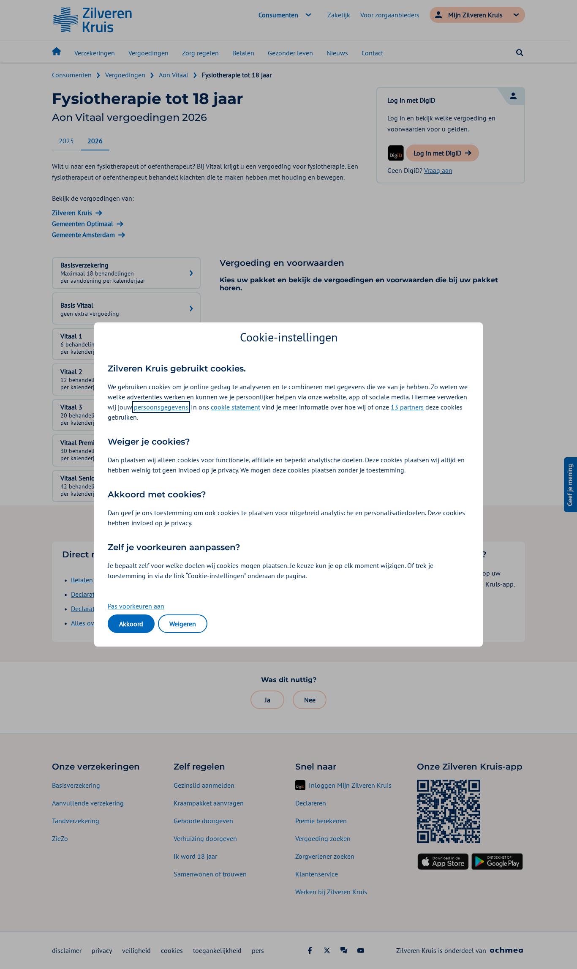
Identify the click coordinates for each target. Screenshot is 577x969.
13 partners (407, 407)
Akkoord (131, 624)
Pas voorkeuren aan (136, 606)
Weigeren (182, 624)
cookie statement (235, 407)
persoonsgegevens (161, 407)
